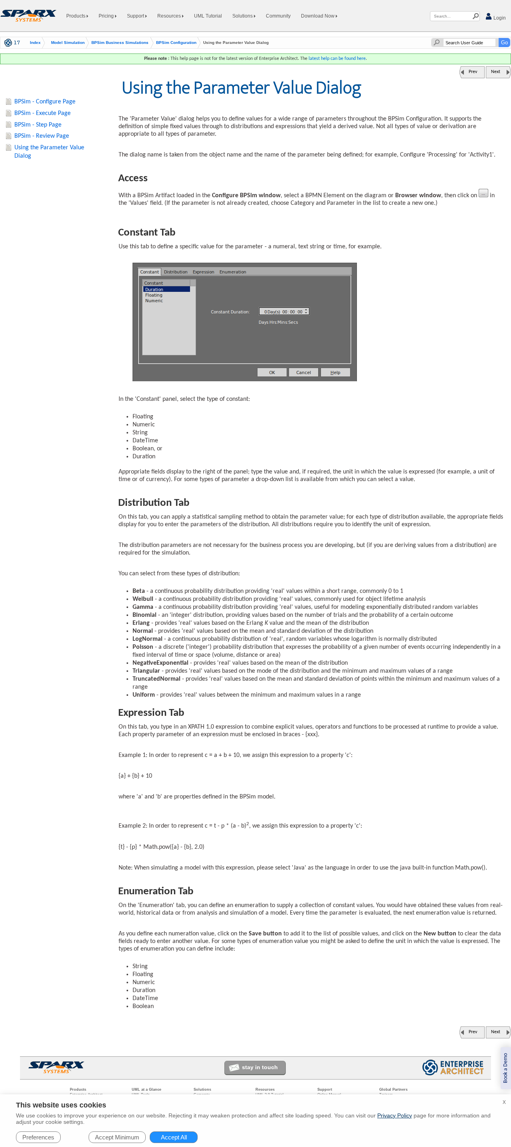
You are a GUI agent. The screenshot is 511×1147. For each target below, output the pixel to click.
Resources (169, 16)
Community (278, 16)
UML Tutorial (208, 16)
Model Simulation (68, 43)
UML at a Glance (146, 1090)
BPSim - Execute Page (42, 113)
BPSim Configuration (176, 43)
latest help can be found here (337, 58)
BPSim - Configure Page (44, 102)
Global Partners (393, 1090)
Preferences (38, 1137)
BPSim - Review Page (41, 136)
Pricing (107, 16)
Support (136, 16)
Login (499, 18)
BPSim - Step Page (37, 125)
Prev (473, 71)
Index (35, 43)
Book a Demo (506, 1068)
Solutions (243, 16)
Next (495, 71)
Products (76, 16)
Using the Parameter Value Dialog (49, 152)
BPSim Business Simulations (120, 43)
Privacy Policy (394, 1115)
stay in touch (260, 1067)
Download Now (318, 16)
